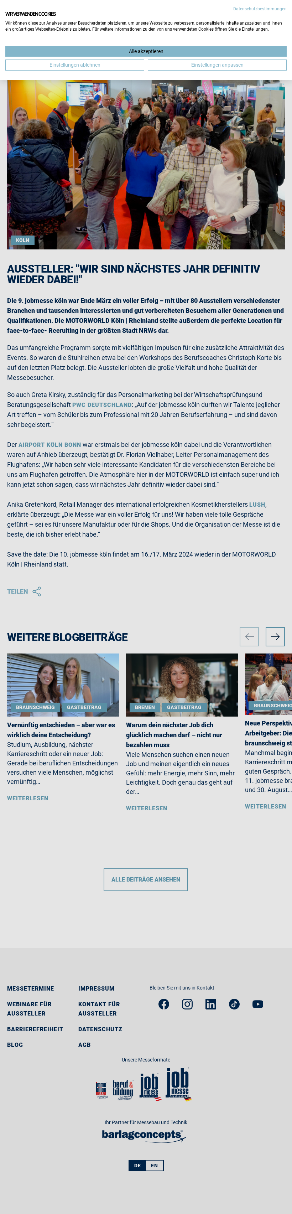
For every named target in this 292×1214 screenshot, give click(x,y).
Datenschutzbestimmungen (260, 8)
